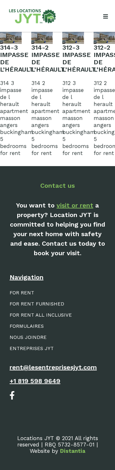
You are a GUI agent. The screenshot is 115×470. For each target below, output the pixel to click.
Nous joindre (28, 337)
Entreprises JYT (32, 348)
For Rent (22, 293)
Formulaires (27, 326)
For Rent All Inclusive (41, 315)
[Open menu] (105, 16)
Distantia (72, 451)
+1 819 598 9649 (35, 381)
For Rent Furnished (37, 304)
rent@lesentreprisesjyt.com (53, 367)
